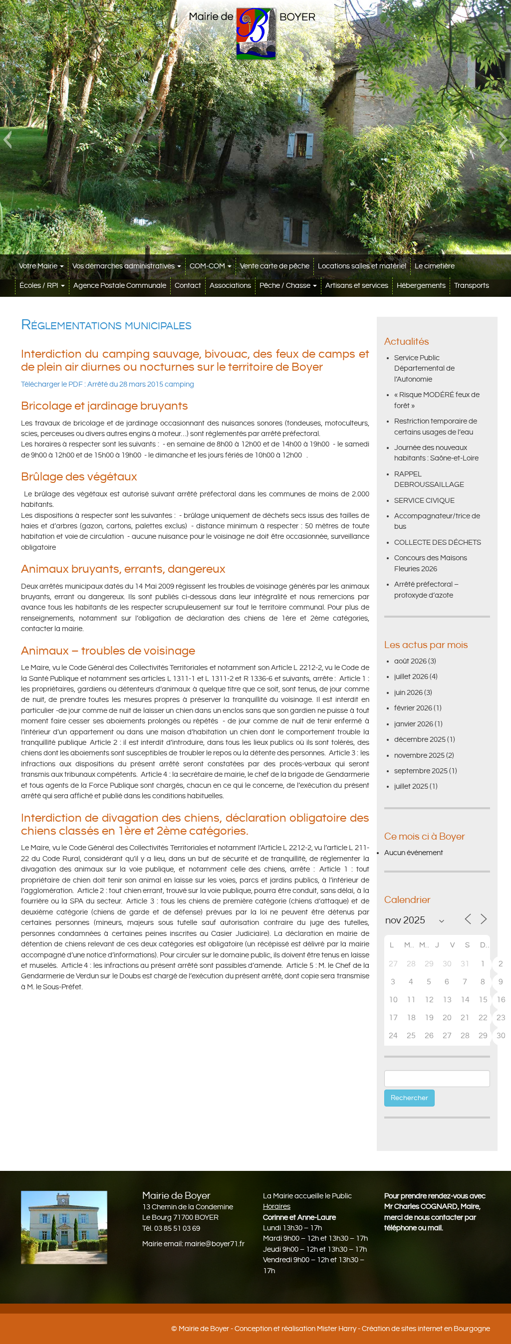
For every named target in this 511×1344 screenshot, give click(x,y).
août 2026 (410, 661)
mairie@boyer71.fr (215, 1244)
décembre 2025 (420, 739)
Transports (471, 285)
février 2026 (413, 708)
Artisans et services (356, 285)
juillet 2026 (411, 676)
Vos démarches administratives (124, 266)
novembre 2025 (419, 755)
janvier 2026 (413, 724)
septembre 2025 (421, 771)
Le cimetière (435, 266)
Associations (230, 285)
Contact (188, 285)
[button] (7, 140)
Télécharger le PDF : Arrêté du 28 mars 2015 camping (107, 384)
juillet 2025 (411, 786)
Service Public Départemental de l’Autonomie (424, 368)
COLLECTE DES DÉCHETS (437, 542)
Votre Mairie (39, 266)
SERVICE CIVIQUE (424, 500)
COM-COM (208, 266)
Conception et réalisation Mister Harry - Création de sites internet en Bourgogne (362, 1329)
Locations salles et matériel (362, 266)
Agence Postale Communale (119, 285)
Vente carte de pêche (274, 266)
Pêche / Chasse (285, 285)
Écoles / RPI (39, 285)
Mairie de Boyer (204, 1329)
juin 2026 (408, 692)
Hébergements (421, 285)
